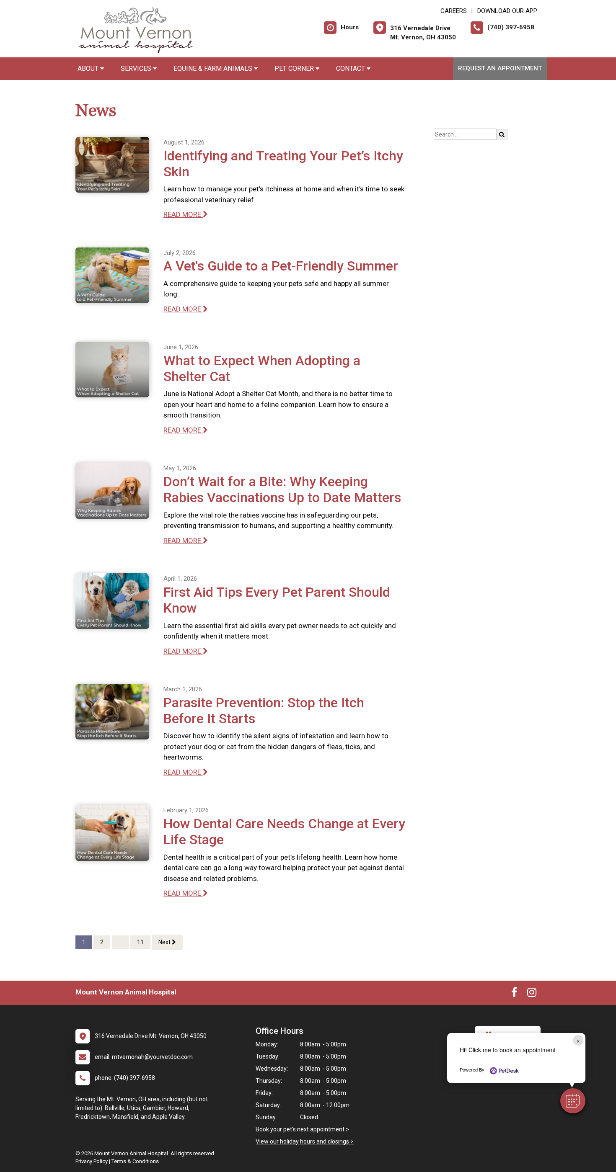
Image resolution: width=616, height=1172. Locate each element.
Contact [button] (351, 68)
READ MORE (183, 214)
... (120, 942)
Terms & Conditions (135, 1161)
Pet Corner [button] (295, 68)
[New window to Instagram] (532, 994)
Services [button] (137, 68)
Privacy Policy (91, 1161)
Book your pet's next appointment (300, 1129)
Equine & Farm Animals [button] (213, 68)
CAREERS (453, 11)
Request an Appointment (500, 68)
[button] (572, 1100)
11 (140, 942)
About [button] (89, 68)
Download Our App (507, 11)
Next (165, 942)
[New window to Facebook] (514, 994)
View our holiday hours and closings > (305, 1141)
